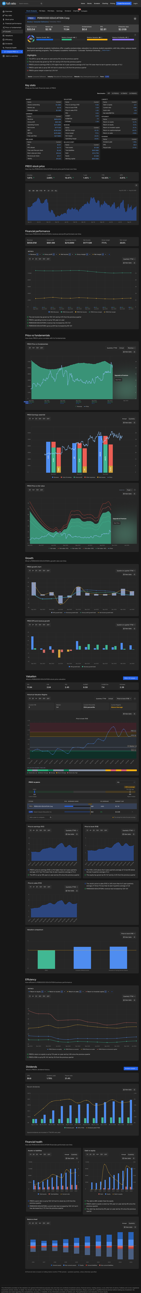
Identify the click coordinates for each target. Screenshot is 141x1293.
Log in (136, 3)
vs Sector (124, 93)
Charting (105, 3)
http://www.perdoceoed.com (89, 76)
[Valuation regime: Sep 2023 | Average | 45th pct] (71, 770)
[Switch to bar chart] (87, 254)
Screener (97, 3)
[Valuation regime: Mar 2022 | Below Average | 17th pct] (40, 770)
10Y (40, 259)
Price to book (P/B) (123, 698)
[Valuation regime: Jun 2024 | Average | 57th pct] (87, 770)
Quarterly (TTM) (128, 259)
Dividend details (130, 1068)
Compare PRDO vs (12, 51)
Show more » (106, 50)
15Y (44, 259)
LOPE (107, 76)
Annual (121, 348)
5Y (36, 259)
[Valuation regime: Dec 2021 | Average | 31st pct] (35, 770)
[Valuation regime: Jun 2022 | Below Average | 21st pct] (45, 770)
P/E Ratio (42, 11)
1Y (30, 259)
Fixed (128, 490)
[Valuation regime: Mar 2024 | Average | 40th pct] (82, 770)
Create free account (123, 3)
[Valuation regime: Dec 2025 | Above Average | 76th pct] (118, 770)
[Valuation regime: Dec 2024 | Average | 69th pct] (97, 770)
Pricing (112, 3)
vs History (115, 93)
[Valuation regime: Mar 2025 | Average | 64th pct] (103, 770)
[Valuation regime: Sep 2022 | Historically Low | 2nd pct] (50, 770)
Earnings (60, 11)
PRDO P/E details (129, 678)
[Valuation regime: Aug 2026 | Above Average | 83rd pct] (134, 770)
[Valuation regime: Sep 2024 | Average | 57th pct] (92, 770)
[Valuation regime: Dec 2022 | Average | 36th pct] (55, 770)
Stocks (89, 3)
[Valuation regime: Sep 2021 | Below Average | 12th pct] (29, 770)
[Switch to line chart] (37, 254)
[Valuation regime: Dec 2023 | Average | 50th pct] (76, 770)
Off (109, 93)
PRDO (31, 18)
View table (128, 263)
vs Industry (133, 93)
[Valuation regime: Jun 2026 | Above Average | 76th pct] (129, 770)
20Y (48, 259)
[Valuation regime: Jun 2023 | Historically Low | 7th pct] (66, 770)
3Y (33, 259)
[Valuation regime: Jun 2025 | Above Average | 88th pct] (108, 770)
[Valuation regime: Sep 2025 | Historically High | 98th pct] (113, 770)
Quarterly (132, 419)
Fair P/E (122, 490)
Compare (84, 11)
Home (83, 3)
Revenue (131, 348)
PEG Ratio (51, 11)
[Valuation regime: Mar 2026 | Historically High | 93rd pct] (123, 770)
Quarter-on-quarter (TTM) (125, 570)
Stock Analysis (31, 11)
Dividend (68, 11)
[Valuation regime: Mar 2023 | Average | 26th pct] (61, 770)
